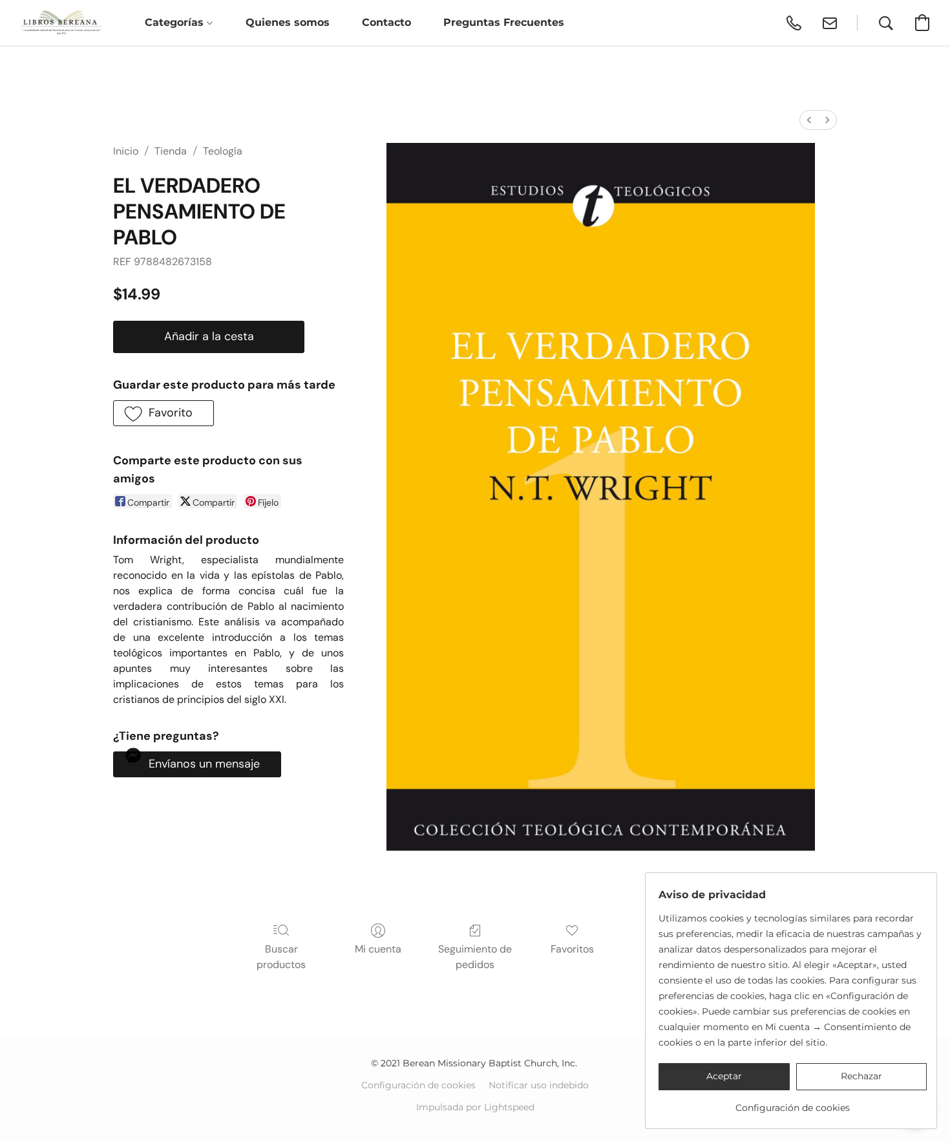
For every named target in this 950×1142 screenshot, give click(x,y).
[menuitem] (809, 120)
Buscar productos (281, 956)
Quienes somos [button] (288, 22)
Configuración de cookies (418, 1085)
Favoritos (572, 949)
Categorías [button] (176, 22)
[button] (61, 22)
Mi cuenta (378, 949)
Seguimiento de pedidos (475, 956)
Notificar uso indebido (539, 1085)
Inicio (125, 151)
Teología (222, 151)
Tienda (170, 151)
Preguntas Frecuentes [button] (503, 22)
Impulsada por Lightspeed (475, 1107)
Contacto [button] (386, 22)
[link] (793, 1102)
